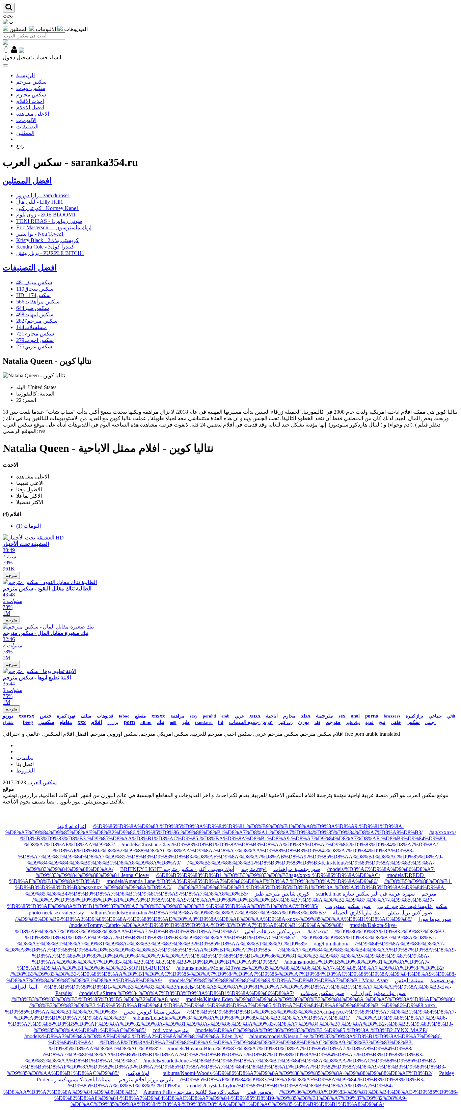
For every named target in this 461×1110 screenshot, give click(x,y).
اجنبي (430, 722)
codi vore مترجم (171, 1030)
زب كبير (285, 722)
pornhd (209, 716)
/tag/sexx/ (317, 931)
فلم (317, 722)
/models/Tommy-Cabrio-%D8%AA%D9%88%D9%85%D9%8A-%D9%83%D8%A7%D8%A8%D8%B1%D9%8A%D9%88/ (206, 925)
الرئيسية (25, 75)
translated (204, 722)
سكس (413, 722)
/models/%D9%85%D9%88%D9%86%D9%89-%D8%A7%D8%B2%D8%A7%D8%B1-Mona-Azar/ (278, 980)
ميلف (86, 716)
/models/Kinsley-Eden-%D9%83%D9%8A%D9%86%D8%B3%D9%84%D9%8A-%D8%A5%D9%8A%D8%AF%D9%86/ (320, 999)
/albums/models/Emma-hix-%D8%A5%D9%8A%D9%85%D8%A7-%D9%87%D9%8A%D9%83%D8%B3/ (208, 912)
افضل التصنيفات (30, 267)
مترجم (11, 575)
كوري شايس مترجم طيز (282, 894)
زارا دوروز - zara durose (43, 195)
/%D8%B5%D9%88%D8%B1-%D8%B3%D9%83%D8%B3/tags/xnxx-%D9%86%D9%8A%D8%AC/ (268, 875)
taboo (124, 716)
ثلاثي (451, 716)
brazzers (392, 716)
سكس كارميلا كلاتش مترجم (208, 1092)
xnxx (255, 716)
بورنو (8, 716)
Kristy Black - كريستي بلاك (47, 240)
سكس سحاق (34, 289)
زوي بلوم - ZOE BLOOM (46, 214)
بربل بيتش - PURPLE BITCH (50, 253)
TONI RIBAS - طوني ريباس (49, 221)
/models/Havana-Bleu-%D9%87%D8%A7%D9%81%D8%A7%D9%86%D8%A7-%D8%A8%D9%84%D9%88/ (290, 1048)
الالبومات (26, 120)
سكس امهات (30, 88)
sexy (193, 716)
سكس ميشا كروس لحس (152, 1012)
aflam (146, 722)
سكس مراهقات (37, 301)
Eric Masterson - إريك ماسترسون (53, 227)
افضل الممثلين (27, 180)
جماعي (435, 716)
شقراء (8, 722)
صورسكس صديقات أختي (273, 931)
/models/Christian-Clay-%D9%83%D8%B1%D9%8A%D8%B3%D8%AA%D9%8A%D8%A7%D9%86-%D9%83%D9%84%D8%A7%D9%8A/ (279, 844)
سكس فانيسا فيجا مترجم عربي (413, 906)
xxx (82, 722)
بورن (303, 722)
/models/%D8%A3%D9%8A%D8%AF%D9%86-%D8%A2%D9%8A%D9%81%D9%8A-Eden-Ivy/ (133, 1036)
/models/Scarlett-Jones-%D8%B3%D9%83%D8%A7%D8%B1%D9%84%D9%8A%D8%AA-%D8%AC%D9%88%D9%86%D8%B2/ (289, 1060)
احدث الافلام (30, 101)
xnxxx (158, 716)
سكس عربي (34, 346)
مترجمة (324, 716)
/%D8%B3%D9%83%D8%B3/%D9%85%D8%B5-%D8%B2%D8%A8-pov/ (95, 999)
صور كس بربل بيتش (409, 912)
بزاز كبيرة (414, 716)
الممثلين (25, 133)
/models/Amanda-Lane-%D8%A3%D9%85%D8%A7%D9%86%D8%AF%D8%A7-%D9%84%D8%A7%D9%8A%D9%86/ (242, 881)
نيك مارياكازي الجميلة (357, 912)
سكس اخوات (35, 340)
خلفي (396, 722)
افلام (96, 722)
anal (355, 716)
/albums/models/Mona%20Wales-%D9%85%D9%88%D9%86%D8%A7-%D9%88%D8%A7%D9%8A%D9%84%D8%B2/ (310, 968)
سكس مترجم (31, 82)
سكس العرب (42, 782)
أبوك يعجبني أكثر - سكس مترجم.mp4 (215, 869)
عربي (239, 716)
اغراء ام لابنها (71, 826)
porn (129, 722)
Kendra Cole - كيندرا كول (45, 247)
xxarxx (26, 716)
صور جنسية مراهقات (296, 869)
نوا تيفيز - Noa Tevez (40, 234)
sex (342, 716)
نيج (382, 722)
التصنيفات (27, 126)
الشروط (25, 770)
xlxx (305, 716)
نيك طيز (353, 722)
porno (371, 716)
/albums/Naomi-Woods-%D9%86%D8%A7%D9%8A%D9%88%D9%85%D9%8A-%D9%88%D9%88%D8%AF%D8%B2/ (297, 1073)
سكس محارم (31, 94)
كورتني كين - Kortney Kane (47, 208)
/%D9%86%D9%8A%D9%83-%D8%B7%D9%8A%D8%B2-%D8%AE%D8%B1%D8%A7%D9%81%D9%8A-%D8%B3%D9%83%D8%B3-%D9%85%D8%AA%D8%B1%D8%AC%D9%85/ (226, 940)
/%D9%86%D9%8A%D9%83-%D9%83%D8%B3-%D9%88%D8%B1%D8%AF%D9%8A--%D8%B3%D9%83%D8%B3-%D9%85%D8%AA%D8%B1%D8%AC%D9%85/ (235, 934)
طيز (186, 722)
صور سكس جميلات (322, 993)
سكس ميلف (34, 282)
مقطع (140, 716)
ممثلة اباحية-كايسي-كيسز (83, 1079)
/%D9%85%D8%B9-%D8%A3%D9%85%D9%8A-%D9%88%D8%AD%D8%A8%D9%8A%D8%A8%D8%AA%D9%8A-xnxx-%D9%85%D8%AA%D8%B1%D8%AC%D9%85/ (213, 919)
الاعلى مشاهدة (32, 114)
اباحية (272, 716)
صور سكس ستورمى (348, 906)
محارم (289, 716)
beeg (28, 722)
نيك (160, 722)
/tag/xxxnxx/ (442, 832)
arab (225, 716)
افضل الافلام (30, 107)
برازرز (112, 722)
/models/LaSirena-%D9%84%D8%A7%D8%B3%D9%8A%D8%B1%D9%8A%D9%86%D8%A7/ (186, 993)
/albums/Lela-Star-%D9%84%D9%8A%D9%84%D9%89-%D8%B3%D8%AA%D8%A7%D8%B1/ (241, 1018)
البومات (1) (28, 526)
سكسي (46, 722)
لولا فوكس (137, 1073)
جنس (46, 716)
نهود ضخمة (442, 980)
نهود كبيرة (66, 716)
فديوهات (105, 716)
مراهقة (177, 716)
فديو (369, 722)
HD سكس (33, 295)
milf (173, 722)
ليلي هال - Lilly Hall (39, 202)
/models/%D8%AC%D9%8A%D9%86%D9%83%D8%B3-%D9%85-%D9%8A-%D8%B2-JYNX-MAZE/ (311, 1030)
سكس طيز (32, 308)
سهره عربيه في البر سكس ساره (379, 894)
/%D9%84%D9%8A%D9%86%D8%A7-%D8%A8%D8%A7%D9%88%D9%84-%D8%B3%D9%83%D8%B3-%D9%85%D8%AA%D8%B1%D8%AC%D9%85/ (224, 947)
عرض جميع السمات (251, 722)
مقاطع (66, 722)
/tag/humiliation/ (331, 943)
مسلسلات (31, 327)
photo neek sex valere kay (56, 912)
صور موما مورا (435, 919)
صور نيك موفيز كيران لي (378, 993)
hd (220, 722)
